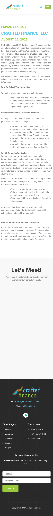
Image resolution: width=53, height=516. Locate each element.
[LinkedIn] (25, 415)
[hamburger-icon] (48, 7)
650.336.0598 (29, 406)
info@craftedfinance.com (28, 401)
